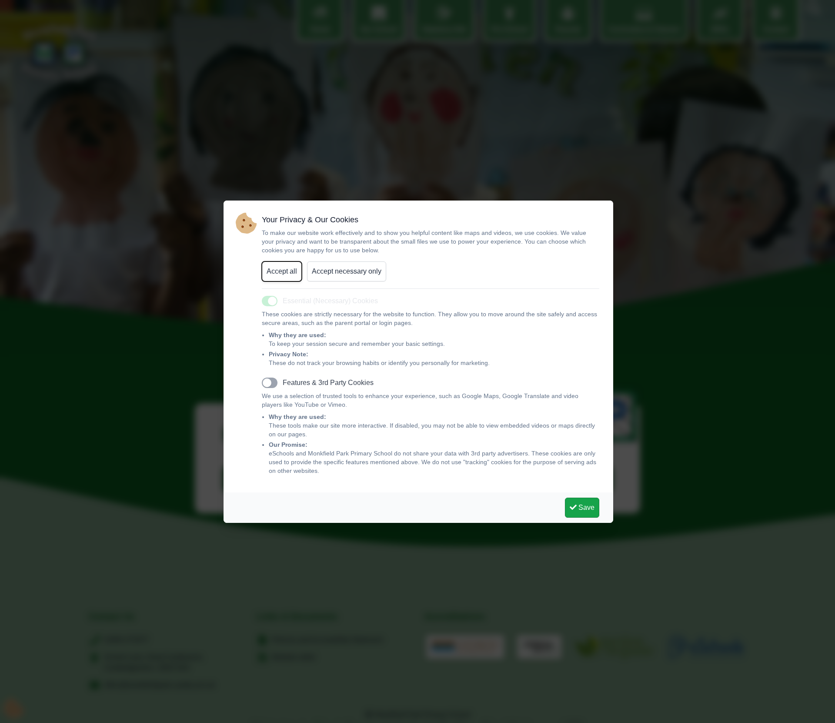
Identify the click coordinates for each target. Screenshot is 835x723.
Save (586, 507)
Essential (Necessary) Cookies (330, 301)
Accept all (282, 271)
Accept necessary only (346, 271)
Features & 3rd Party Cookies (328, 382)
